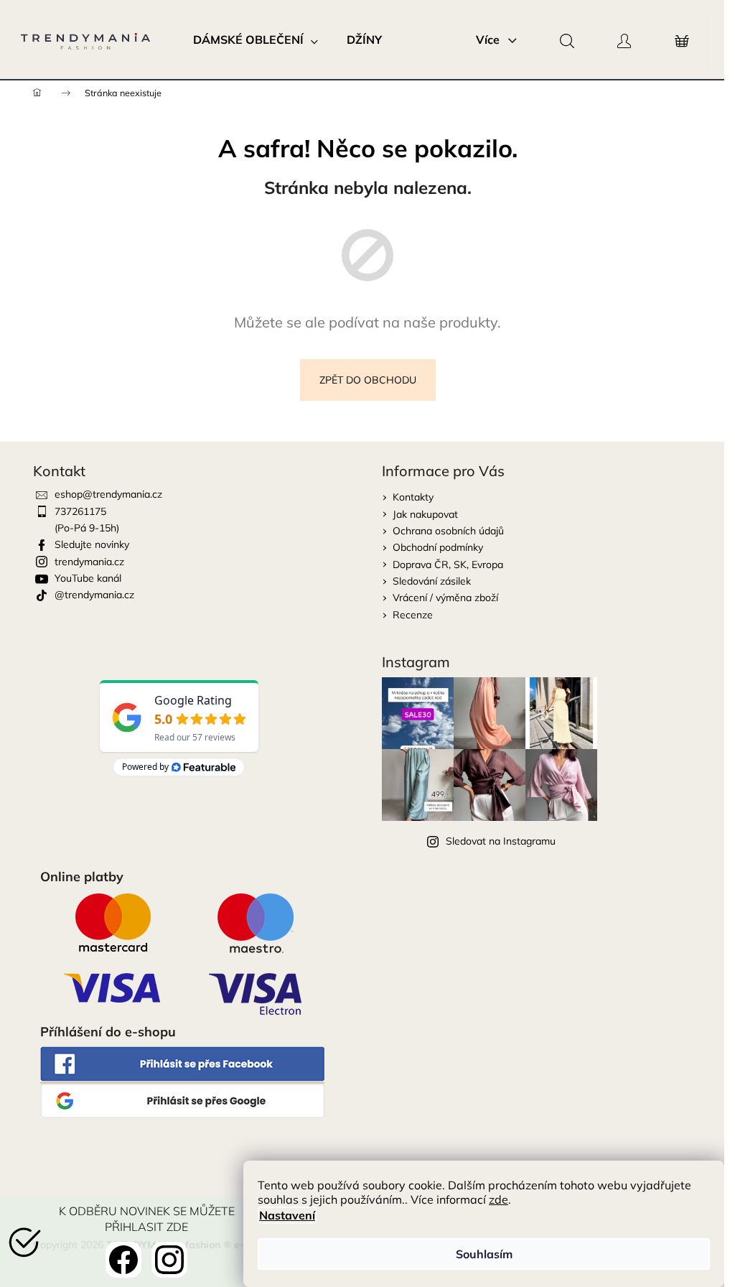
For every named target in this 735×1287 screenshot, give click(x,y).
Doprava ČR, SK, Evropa (448, 564)
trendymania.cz (89, 561)
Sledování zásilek (432, 581)
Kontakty (413, 497)
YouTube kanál (88, 578)
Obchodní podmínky (438, 547)
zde (498, 1199)
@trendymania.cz (94, 594)
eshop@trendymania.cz (108, 494)
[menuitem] (255, 39)
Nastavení (287, 1215)
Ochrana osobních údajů (448, 530)
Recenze (413, 614)
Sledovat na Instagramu (501, 841)
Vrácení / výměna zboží (445, 597)
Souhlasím (484, 1254)
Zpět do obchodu (367, 379)
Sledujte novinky (92, 544)
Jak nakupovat (425, 514)
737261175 (80, 511)
